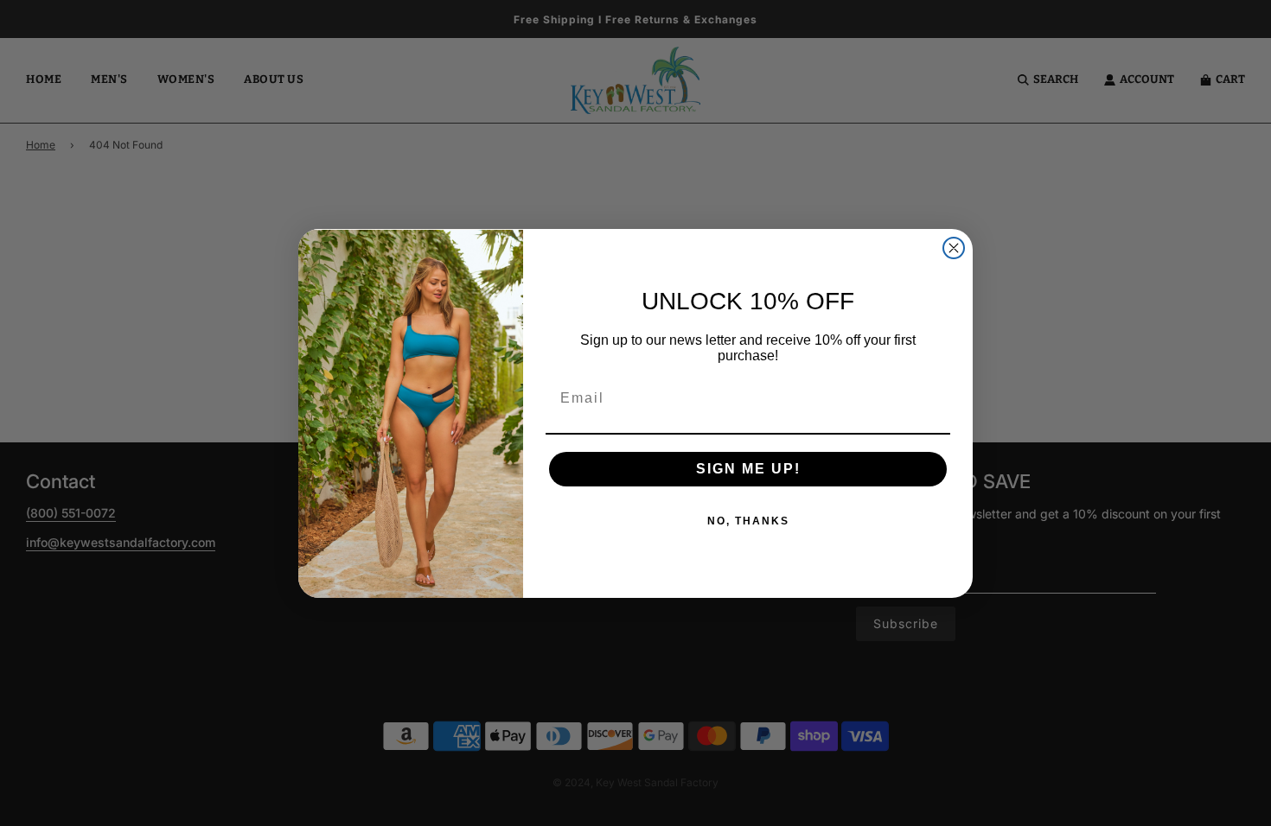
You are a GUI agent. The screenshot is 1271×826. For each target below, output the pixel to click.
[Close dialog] (953, 248)
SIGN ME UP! (748, 468)
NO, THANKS (748, 521)
